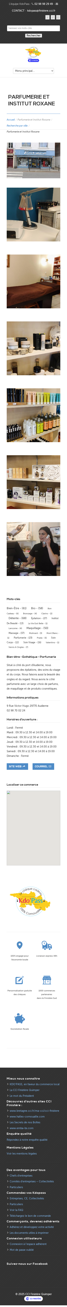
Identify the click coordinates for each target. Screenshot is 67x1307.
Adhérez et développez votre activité (32, 1227)
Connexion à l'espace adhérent (28, 1244)
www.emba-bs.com (22, 1128)
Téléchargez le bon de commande (30, 1215)
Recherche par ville (17, 125)
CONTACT (18, 10)
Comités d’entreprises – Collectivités (32, 1181)
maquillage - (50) (37, 628)
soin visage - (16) (32, 642)
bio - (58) (37, 608)
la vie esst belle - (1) (37, 623)
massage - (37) (17, 633)
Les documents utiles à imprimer (29, 1233)
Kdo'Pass (33, 54)
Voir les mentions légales (22, 1153)
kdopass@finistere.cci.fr (41, 10)
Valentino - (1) (52, 642)
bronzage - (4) (30, 613)
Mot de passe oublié (22, 1250)
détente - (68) (18, 618)
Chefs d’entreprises (21, 1175)
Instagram (58, 17)
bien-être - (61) (17, 608)
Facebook (47, 17)
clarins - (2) (46, 613)
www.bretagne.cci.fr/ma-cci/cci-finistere (34, 1110)
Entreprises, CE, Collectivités (27, 1198)
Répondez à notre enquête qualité (27, 1139)
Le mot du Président (22, 1096)
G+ (53, 17)
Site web (15, 766)
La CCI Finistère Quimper (24, 1090)
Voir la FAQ (16, 1210)
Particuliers (16, 1187)
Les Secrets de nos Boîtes (25, 1122)
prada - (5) (42, 638)
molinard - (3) (35, 633)
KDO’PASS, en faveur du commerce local (35, 1084)
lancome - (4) (15, 628)
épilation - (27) (39, 618)
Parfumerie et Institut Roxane (33, 119)
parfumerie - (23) (23, 637)
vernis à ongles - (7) (18, 647)
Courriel (41, 766)
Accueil (11, 119)
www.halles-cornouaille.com (27, 1116)
